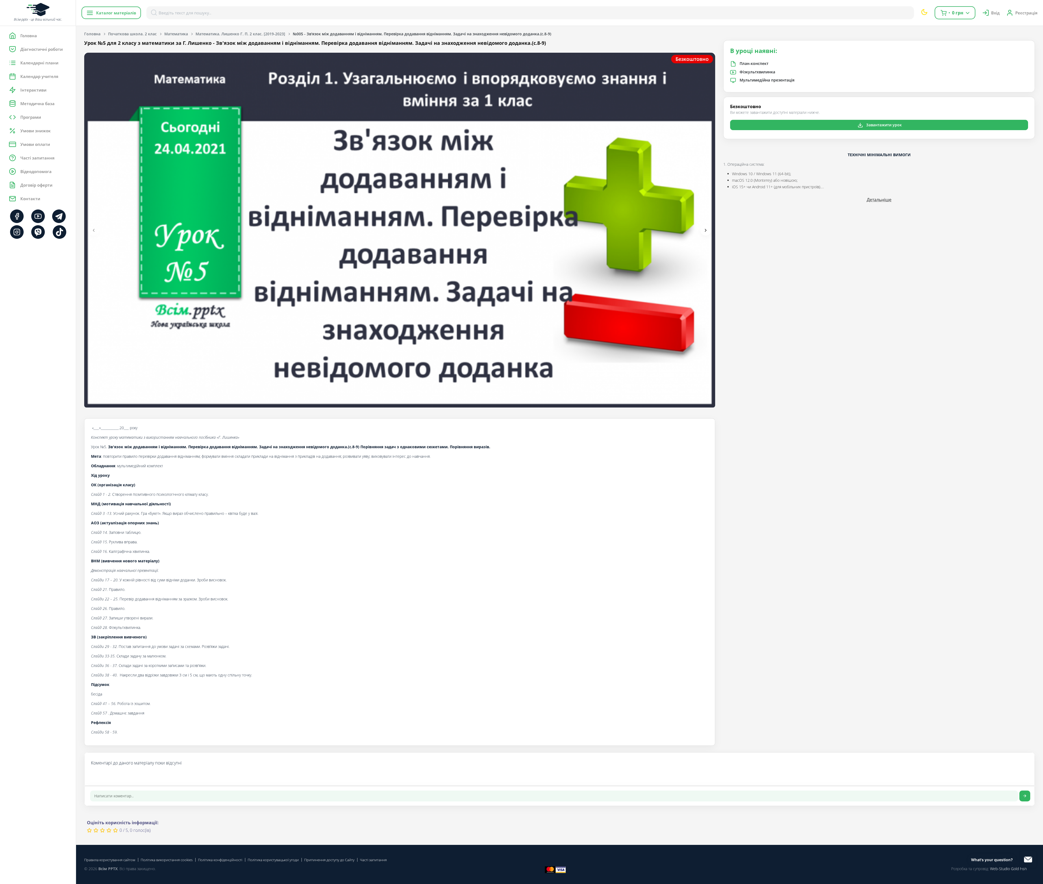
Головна (92, 34)
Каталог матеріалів (116, 12)
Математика (176, 34)
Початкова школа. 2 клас (132, 34)
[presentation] (93, 230)
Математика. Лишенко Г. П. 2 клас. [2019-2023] (240, 34)
